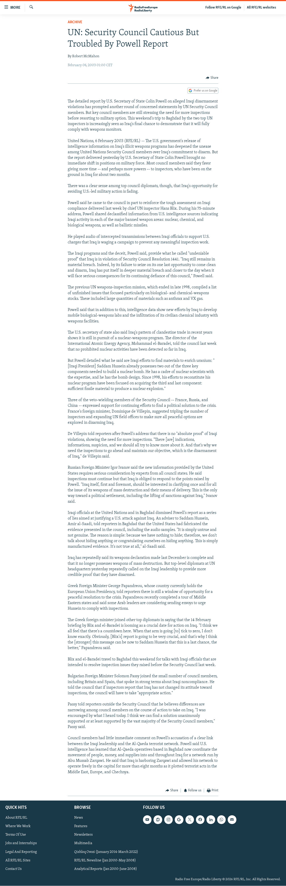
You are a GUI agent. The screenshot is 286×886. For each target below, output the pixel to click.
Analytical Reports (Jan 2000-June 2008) (105, 869)
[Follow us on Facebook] (200, 820)
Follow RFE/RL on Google (223, 7)
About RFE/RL (16, 818)
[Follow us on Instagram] (168, 820)
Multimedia (83, 843)
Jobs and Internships (21, 843)
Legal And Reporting (21, 852)
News (78, 818)
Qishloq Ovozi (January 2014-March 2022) (106, 852)
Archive (75, 22)
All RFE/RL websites (261, 7)
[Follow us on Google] (179, 820)
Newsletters (83, 835)
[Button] (212, 78)
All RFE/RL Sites (17, 860)
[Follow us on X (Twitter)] (189, 820)
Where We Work (18, 826)
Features (80, 826)
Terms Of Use (15, 835)
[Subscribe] (232, 820)
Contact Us (13, 869)
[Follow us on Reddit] (158, 820)
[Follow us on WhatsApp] (221, 820)
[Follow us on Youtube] (147, 820)
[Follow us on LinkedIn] (210, 820)
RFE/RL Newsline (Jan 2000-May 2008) (105, 860)
